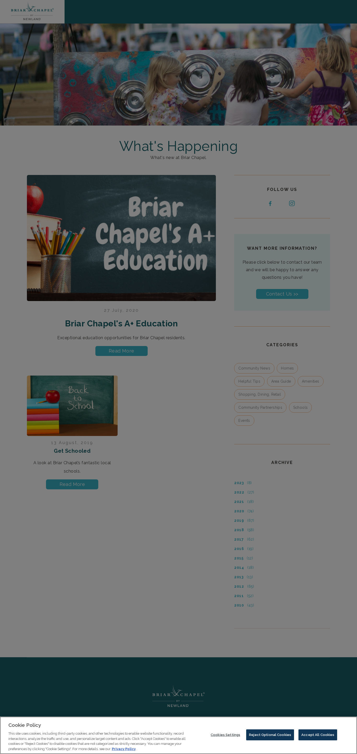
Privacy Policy (124, 749)
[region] (178, 735)
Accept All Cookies (317, 735)
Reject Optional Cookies (270, 735)
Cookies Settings (225, 735)
